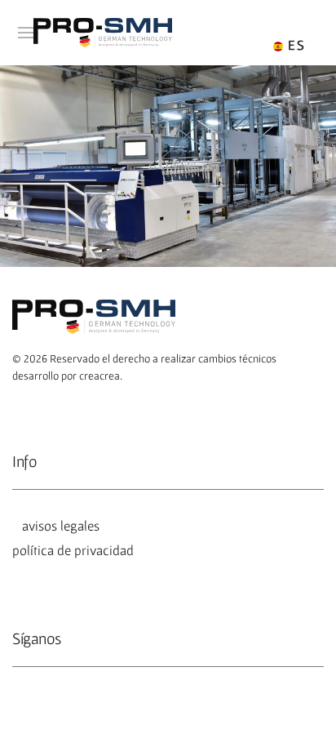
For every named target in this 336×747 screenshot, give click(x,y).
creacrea (99, 375)
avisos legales (57, 525)
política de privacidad (73, 550)
